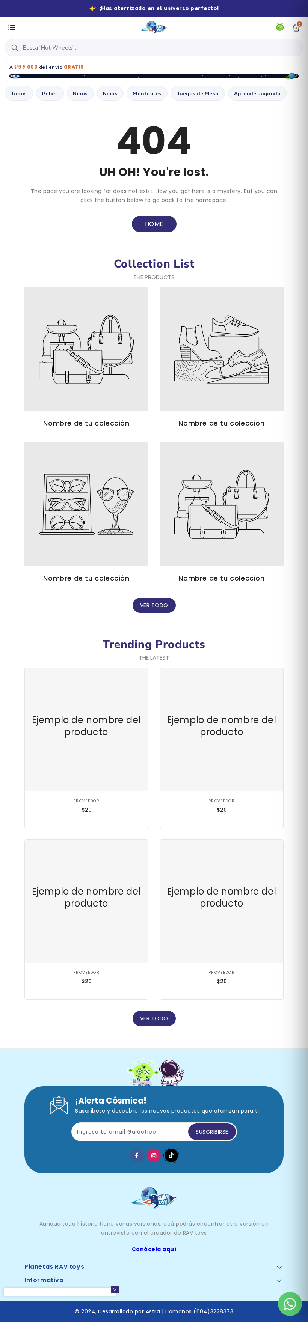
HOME (154, 224)
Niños (80, 93)
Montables (147, 93)
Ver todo (154, 605)
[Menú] (12, 27)
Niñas (110, 93)
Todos (19, 93)
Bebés (50, 93)
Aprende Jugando (257, 93)
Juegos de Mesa (198, 93)
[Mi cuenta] (280, 27)
